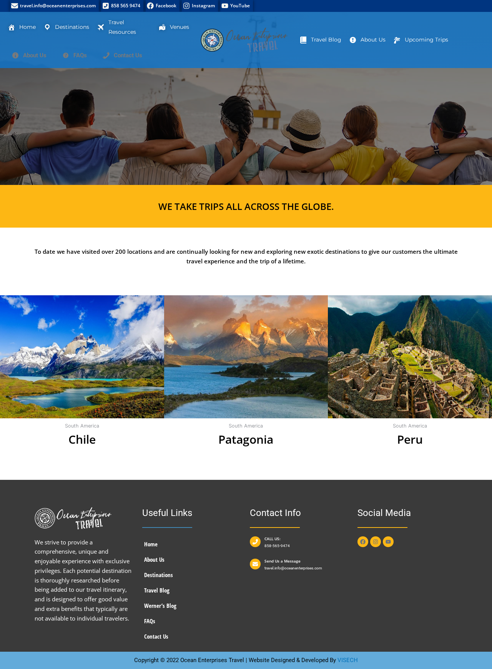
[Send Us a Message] (255, 564)
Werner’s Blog (160, 605)
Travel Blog (157, 590)
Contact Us (156, 636)
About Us (154, 559)
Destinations (158, 575)
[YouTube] (236, 6)
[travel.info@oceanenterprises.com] (54, 6)
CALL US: (272, 538)
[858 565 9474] (122, 6)
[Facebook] (163, 6)
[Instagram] (200, 6)
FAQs (149, 621)
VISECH (347, 660)
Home (151, 544)
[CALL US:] (255, 541)
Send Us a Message (282, 561)
